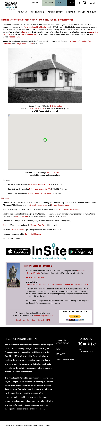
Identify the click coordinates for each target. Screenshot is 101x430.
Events (81, 12)
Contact (35, 3)
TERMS (47, 425)
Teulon (24, 32)
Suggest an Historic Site (36, 320)
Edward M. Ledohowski (38, 205)
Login (93, 3)
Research (71, 12)
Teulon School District (29, 35)
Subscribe (48, 3)
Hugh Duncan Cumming (77, 41)
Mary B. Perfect (21, 216)
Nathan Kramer (17, 230)
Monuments (57, 285)
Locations (78, 285)
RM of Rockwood (64, 20)
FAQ (48, 320)
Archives (91, 12)
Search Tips (20, 320)
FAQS (59, 349)
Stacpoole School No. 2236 (39, 185)
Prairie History (55, 12)
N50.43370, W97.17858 (56, 173)
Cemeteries (68, 285)
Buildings (46, 285)
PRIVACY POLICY (39, 425)
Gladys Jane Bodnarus (24, 44)
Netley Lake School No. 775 (40, 189)
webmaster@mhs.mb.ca (43, 316)
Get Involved (37, 12)
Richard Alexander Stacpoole (39, 193)
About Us (22, 12)
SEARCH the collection (35, 278)
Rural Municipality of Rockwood (36, 27)
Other (86, 285)
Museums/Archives (33, 285)
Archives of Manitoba (35, 109)
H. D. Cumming (56, 106)
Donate (61, 3)
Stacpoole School (15, 37)
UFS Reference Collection (69, 210)
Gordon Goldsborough (60, 205)
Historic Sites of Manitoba (14, 20)
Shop (71, 3)
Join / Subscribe (65, 359)
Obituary (6, 225)
